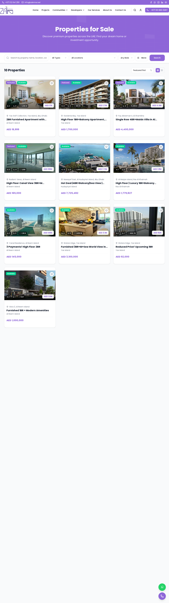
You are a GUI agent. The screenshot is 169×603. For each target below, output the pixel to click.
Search (157, 58)
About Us (107, 10)
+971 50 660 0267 (159, 10)
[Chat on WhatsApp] (162, 587)
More (143, 58)
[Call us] (162, 596)
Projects (45, 10)
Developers (76, 10)
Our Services (94, 10)
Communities (59, 10)
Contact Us (120, 10)
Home (35, 10)
